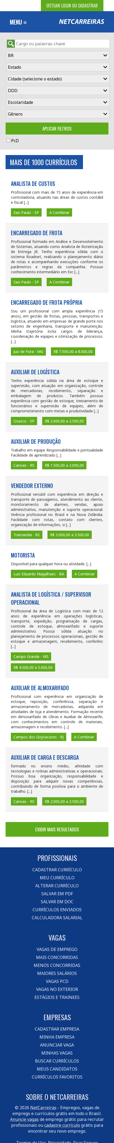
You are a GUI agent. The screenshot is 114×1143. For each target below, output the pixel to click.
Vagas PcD (57, 981)
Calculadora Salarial (57, 918)
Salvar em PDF (57, 894)
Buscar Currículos (57, 1061)
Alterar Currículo (57, 886)
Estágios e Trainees (57, 997)
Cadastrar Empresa (57, 1029)
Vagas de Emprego (57, 949)
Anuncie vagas (24, 1119)
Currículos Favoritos (57, 1077)
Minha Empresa (57, 1037)
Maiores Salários (57, 973)
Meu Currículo (57, 878)
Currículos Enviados (57, 910)
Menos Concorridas (57, 965)
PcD (15, 141)
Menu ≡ (18, 22)
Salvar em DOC (57, 902)
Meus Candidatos (57, 1069)
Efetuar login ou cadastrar (72, 5)
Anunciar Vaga (57, 1045)
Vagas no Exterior (57, 989)
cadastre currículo (62, 1125)
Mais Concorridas (57, 957)
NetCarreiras (43, 1108)
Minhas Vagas (57, 1053)
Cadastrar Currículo (57, 870)
